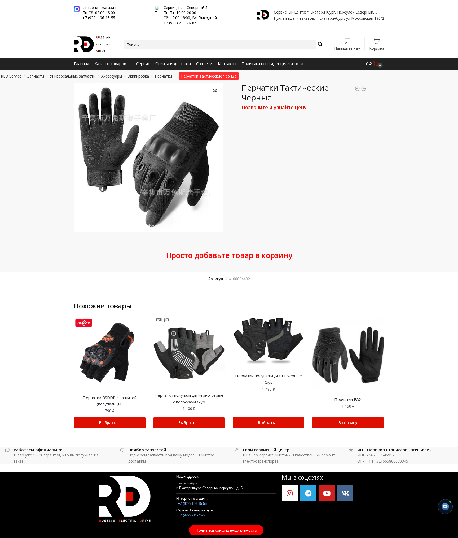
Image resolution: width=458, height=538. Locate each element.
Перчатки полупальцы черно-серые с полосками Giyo (189, 398)
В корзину (348, 422)
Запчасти (35, 76)
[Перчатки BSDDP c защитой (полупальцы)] (110, 352)
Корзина (376, 48)
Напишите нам (347, 48)
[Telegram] (308, 493)
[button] (226, 530)
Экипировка (138, 76)
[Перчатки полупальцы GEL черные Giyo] (268, 342)
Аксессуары (111, 76)
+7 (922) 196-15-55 (192, 504)
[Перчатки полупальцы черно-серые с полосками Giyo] (189, 351)
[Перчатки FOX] (348, 353)
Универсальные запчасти (72, 76)
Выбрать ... (109, 422)
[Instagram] (290, 493)
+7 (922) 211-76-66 (192, 515)
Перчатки (163, 76)
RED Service (11, 76)
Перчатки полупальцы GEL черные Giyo (268, 379)
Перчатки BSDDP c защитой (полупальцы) (110, 401)
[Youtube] (327, 493)
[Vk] (345, 493)
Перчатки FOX (348, 399)
